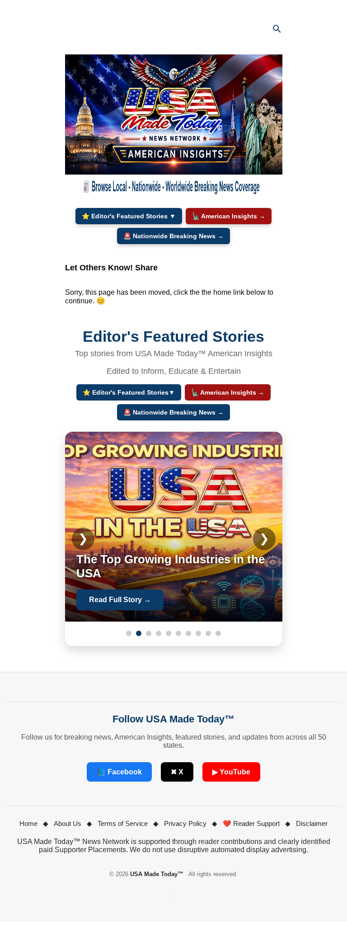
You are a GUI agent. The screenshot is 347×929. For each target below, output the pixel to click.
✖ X (177, 772)
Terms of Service (123, 823)
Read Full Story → (120, 600)
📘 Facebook (119, 772)
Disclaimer (312, 823)
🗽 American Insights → (228, 216)
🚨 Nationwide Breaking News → (173, 236)
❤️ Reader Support (251, 823)
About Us (67, 823)
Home (28, 823)
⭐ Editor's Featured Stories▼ (129, 392)
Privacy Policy (185, 823)
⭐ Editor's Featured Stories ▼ (129, 216)
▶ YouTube (231, 772)
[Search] (277, 29)
